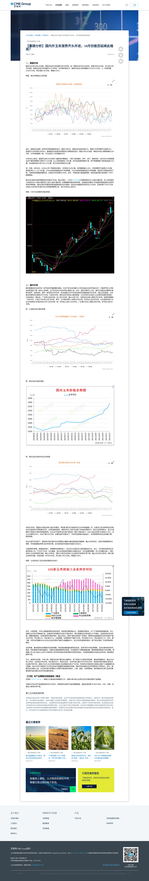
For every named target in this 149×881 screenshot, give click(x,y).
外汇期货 (59, 873)
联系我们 (14, 828)
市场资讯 (45, 35)
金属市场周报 (76, 873)
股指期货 (54, 873)
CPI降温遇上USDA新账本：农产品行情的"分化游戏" (58, 757)
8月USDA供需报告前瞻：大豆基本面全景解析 (103, 757)
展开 (130, 873)
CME (71, 853)
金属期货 (69, 873)
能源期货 (49, 873)
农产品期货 (43, 873)
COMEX (86, 853)
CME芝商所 (29, 35)
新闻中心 (14, 833)
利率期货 (64, 873)
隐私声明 (116, 865)
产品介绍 (77, 818)
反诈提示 (111, 865)
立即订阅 (89, 786)
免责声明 (109, 823)
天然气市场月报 (84, 873)
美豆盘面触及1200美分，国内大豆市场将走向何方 (35, 757)
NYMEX (80, 853)
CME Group (36, 679)
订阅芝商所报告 (131, 612)
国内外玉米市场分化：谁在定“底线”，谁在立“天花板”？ (81, 757)
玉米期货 (75, 180)
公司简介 (14, 823)
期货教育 (46, 823)
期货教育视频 (122, 873)
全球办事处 (15, 818)
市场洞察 (38, 35)
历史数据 (46, 828)
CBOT (75, 853)
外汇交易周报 (100, 873)
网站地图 (105, 865)
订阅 (134, 5)
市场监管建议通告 (112, 818)
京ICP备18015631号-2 (38, 865)
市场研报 (46, 818)
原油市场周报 (92, 873)
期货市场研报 (107, 873)
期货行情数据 (115, 873)
